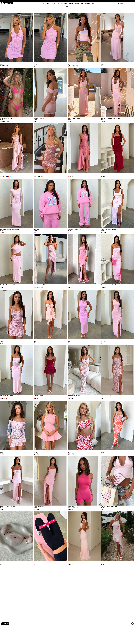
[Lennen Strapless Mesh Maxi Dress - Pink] (117, 259)
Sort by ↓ (129, 10)
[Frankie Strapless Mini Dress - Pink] (50, 314)
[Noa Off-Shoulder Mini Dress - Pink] (50, 92)
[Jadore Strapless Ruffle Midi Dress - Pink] (50, 259)
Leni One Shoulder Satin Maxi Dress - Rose (76, 173)
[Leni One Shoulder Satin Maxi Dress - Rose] (84, 148)
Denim (65, 3)
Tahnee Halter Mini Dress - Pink (40, 62)
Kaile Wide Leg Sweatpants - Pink (74, 229)
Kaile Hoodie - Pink (37, 229)
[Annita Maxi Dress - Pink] (117, 370)
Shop (44, 3)
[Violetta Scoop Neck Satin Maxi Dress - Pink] (117, 203)
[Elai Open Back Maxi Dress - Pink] (84, 536)
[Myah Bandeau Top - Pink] (84, 37)
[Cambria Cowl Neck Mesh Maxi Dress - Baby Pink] (117, 92)
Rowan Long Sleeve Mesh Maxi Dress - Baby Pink (9, 229)
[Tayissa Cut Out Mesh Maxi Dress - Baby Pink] (16, 259)
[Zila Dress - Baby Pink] (16, 425)
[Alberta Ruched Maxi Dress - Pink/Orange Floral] (117, 425)
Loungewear (54, 3)
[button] (128, 3)
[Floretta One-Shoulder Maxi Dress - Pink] (117, 314)
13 (72, 568)
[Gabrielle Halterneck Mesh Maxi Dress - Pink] (117, 37)
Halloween (60, 3)
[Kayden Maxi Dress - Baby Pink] (84, 370)
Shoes (82, 3)
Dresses (48, 3)
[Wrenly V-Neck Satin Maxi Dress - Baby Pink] (16, 148)
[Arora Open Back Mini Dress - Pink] (50, 425)
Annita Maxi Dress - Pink (106, 395)
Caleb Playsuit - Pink (72, 506)
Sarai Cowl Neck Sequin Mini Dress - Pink (8, 340)
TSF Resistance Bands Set (39, 561)
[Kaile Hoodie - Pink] (50, 203)
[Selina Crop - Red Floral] (84, 425)
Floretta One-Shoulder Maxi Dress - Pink (109, 340)
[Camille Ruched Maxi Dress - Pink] (16, 370)
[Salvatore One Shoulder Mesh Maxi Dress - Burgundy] (117, 148)
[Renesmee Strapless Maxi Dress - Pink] (16, 481)
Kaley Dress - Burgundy (38, 395)
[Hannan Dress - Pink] (50, 148)
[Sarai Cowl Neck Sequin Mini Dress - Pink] (16, 314)
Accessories (87, 3)
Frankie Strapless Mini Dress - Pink (40, 340)
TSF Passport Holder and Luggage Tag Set (109, 506)
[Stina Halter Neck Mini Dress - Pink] (16, 37)
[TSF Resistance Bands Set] (50, 536)
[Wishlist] (130, 3)
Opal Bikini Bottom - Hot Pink (6, 118)
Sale (93, 3)
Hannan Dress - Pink (38, 173)
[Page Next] (74, 569)
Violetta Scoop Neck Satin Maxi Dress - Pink (109, 229)
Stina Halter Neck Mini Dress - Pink (7, 62)
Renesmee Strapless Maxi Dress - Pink (7, 506)
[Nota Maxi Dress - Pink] (84, 259)
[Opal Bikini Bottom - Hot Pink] (16, 92)
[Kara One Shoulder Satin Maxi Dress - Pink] (117, 536)
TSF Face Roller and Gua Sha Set (6, 561)
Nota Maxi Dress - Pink (72, 284)
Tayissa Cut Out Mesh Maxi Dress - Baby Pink (8, 284)
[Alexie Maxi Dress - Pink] (84, 314)
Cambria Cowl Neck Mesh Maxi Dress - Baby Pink (110, 118)
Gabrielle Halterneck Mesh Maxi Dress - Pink (109, 62)
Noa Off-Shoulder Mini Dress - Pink (40, 118)
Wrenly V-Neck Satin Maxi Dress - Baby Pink (8, 173)
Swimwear (71, 3)
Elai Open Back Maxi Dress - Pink (74, 561)
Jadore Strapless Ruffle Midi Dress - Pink (41, 284)
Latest (39, 3)
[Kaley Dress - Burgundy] (50, 370)
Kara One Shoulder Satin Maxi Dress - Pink (109, 561)
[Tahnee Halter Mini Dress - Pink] (50, 37)
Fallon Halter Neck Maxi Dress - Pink (75, 118)
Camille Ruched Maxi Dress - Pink (6, 395)
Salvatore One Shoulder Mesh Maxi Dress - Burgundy (111, 173)
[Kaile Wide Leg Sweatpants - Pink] (84, 203)
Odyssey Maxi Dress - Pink (39, 506)
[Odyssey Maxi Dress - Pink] (50, 481)
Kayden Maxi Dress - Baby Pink (74, 395)
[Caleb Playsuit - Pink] (84, 481)
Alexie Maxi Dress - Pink (72, 340)
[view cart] (132, 3)
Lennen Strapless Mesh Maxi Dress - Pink (109, 284)
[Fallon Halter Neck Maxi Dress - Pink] (84, 92)
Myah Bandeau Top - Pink (72, 62)
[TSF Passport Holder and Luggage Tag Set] (117, 481)
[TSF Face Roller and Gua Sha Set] (16, 536)
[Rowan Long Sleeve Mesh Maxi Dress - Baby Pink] (16, 203)
